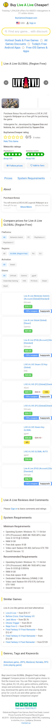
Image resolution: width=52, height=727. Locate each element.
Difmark (13, 276)
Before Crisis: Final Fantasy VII (20, 616)
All (4, 237)
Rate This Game (11, 141)
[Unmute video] (26, 82)
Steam (12, 265)
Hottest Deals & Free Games (22, 40)
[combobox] (28, 31)
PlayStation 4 (39, 237)
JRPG (22, 662)
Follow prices (16, 165)
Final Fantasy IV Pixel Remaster (20, 629)
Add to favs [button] (38, 165)
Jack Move (11, 619)
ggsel (34, 276)
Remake (39, 662)
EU (40, 254)
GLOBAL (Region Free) (18, 254)
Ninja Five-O (11, 626)
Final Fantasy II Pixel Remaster (20, 642)
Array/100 (8, 158)
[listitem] (10, 103)
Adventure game (11, 662)
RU (33, 254)
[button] (6, 82)
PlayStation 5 (8, 242)
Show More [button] (26, 207)
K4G (24, 281)
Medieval (30, 662)
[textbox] (28, 31)
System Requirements (31, 178)
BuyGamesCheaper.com (26, 18)
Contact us (26, 723)
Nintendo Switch (16, 237)
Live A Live (11, 613)
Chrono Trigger (12, 623)
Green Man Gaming (10, 281)
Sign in (32, 23)
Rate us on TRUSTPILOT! (26, 708)
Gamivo (24, 276)
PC (29, 237)
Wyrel (5, 286)
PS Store (34, 281)
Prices (8, 178)
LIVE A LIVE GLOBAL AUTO (36, 451)
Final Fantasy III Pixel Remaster (20, 636)
